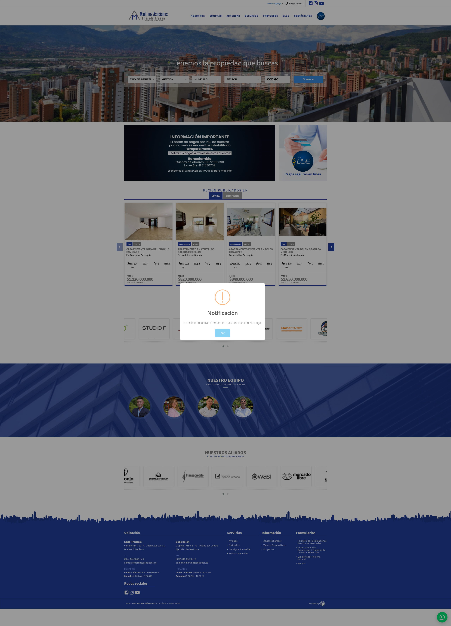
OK (223, 333)
